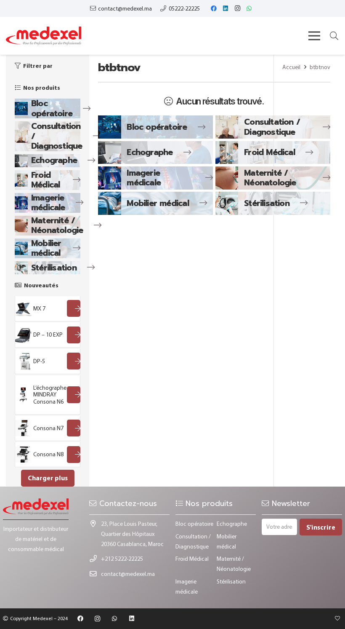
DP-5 (39, 361)
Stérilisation (54, 268)
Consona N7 (48, 428)
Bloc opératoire (51, 108)
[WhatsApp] (249, 8)
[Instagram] (237, 8)
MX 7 (39, 308)
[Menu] (314, 35)
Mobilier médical (46, 248)
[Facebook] (214, 8)
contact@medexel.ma (128, 574)
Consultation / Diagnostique (272, 127)
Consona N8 (48, 454)
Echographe (54, 160)
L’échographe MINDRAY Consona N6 (49, 395)
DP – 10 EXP (48, 334)
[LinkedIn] (225, 8)
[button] (334, 35)
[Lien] (43, 36)
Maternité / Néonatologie (57, 225)
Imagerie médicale (48, 203)
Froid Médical (45, 180)
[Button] (73, 308)
